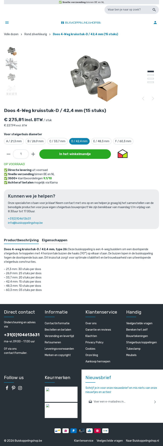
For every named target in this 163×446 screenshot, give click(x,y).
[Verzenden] (155, 401)
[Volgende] (152, 98)
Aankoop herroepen (97, 361)
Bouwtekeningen (137, 336)
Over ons (91, 323)
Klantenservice (83, 440)
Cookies (90, 348)
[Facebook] (7, 389)
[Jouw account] (155, 22)
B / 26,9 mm (36, 141)
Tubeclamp (133, 348)
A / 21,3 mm (14, 141)
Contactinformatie (57, 323)
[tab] (21, 240)
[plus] (33, 154)
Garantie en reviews (98, 329)
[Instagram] (20, 389)
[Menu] (7, 22)
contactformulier (15, 353)
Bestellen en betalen (58, 329)
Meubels (131, 355)
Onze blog (91, 355)
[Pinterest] (13, 389)
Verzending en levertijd (59, 336)
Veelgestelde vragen (139, 323)
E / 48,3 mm (101, 141)
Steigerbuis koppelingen (141, 342)
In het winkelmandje (75, 154)
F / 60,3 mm (123, 141)
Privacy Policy (94, 342)
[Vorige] (143, 98)
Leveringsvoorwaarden (59, 348)
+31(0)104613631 (19, 218)
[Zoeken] (154, 9)
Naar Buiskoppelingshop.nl (142, 440)
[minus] (8, 154)
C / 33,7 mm (57, 141)
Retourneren (53, 342)
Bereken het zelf (137, 329)
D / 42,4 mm (79, 141)
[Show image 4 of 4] (150, 82)
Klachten (91, 336)
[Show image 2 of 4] (150, 75)
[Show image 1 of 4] (150, 71)
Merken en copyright (58, 355)
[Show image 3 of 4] (150, 78)
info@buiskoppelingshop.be (25, 223)
